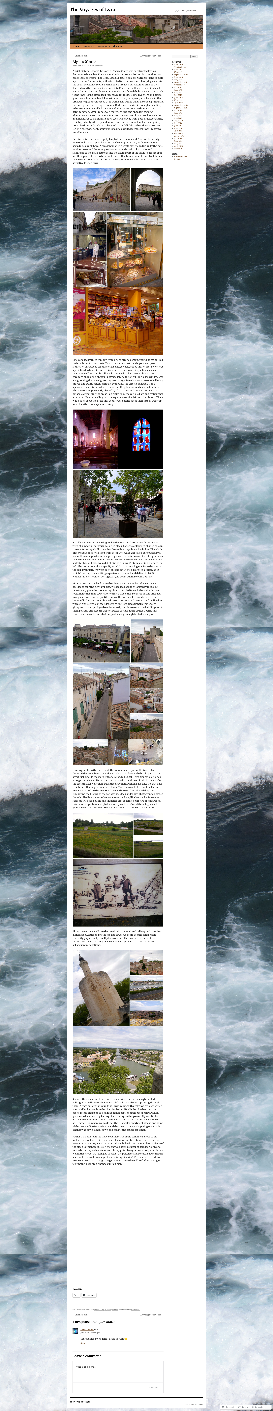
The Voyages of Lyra (92, 9)
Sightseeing (99, 1310)
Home (76, 46)
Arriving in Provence (152, 56)
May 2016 (178, 100)
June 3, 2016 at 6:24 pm (90, 1333)
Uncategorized (111, 1310)
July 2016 (178, 95)
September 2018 (181, 75)
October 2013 (179, 133)
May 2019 (178, 72)
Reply (82, 1343)
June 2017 (178, 90)
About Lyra (104, 46)
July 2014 (178, 123)
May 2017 (178, 92)
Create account (180, 156)
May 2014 (178, 128)
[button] (102, 190)
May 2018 (178, 80)
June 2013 (178, 141)
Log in (177, 159)
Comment (153, 1387)
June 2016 (178, 98)
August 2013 (179, 136)
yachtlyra (99, 66)
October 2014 (179, 118)
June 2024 (178, 64)
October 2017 (179, 85)
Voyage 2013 (88, 46)
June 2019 (178, 69)
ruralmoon (87, 1329)
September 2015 (181, 108)
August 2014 (179, 121)
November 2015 (181, 105)
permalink (135, 1310)
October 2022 (180, 67)
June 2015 (178, 113)
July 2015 (178, 110)
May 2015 (178, 115)
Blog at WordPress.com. (194, 1404)
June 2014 (178, 126)
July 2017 (178, 87)
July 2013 (178, 138)
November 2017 (181, 82)
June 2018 (178, 77)
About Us (117, 46)
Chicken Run (80, 56)
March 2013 (179, 149)
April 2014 (178, 131)
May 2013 (178, 144)
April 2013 (178, 146)
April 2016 (178, 103)
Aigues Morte (84, 62)
